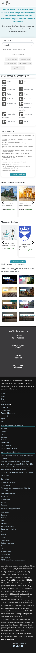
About (3, 396)
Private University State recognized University (15, 488)
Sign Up (3, 421)
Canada (3, 432)
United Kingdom (6, 446)
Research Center (6, 491)
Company (4, 505)
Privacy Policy (5, 410)
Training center (6, 499)
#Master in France (25, 59)
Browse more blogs (18, 174)
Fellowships (5, 523)
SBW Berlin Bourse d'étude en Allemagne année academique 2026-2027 (26, 206)
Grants (3, 537)
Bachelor (4, 515)
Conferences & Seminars (8, 529)
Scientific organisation (8, 494)
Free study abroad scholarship (12, 425)
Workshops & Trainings (8, 526)
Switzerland (5, 443)
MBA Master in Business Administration (13, 560)
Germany (4, 437)
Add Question (5, 405)
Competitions (5, 532)
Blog (2, 399)
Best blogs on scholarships (11, 452)
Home (3, 393)
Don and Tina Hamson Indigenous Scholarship (8, 244)
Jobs (2, 549)
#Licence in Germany (11, 59)
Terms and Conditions (8, 413)
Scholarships (5, 512)
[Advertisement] (18, 647)
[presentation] (3, 202)
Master (3, 518)
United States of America (9, 448)
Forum (3, 402)
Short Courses (5, 557)
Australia (4, 429)
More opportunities (18, 262)
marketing (4, 416)
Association (4, 497)
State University (6, 485)
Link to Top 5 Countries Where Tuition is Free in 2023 (17, 464)
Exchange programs (7, 543)
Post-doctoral (5, 554)
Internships (4, 546)
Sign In (3, 419)
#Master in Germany (10, 63)
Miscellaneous (5, 540)
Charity (3, 502)
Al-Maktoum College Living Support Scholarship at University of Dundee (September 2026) (26, 248)
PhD (2, 521)
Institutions (5, 479)
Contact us (4, 407)
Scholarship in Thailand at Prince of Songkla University (9, 205)
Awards (3, 535)
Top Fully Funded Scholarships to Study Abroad (15, 461)
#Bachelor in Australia (25, 63)
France (3, 434)
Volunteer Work (6, 552)
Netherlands (5, 440)
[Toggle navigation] (31, 3)
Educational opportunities (10, 509)
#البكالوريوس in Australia (18, 68)
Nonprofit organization (8, 482)
